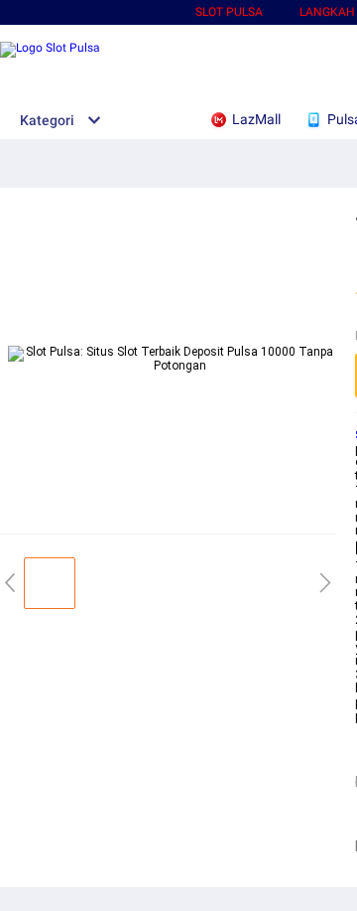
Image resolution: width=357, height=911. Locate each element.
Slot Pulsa (229, 12)
